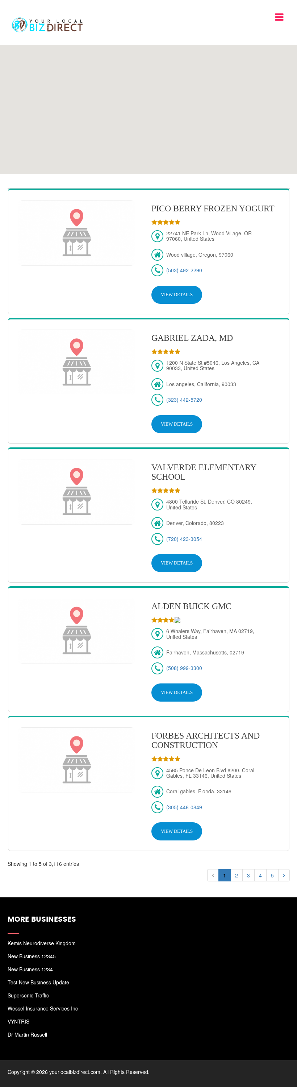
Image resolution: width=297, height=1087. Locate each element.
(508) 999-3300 (184, 667)
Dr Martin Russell (27, 1034)
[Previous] (213, 875)
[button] (148, 105)
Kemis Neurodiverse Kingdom (42, 943)
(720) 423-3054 (184, 538)
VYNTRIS (18, 1021)
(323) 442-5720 (184, 399)
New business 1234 (30, 969)
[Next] (284, 875)
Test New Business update (38, 982)
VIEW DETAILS (177, 294)
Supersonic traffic (28, 995)
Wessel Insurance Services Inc (43, 1008)
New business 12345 (32, 956)
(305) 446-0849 (184, 807)
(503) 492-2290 (184, 270)
